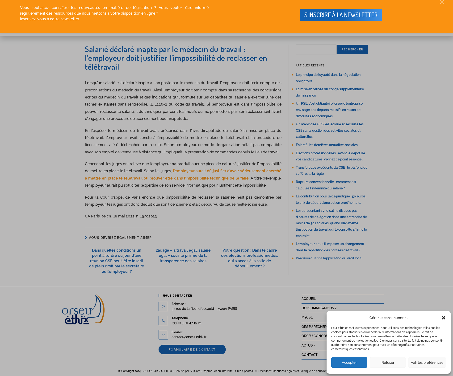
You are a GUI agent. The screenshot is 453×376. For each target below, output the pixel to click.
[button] (443, 317)
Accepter (349, 362)
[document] (226, 188)
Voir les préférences (427, 362)
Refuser (388, 362)
